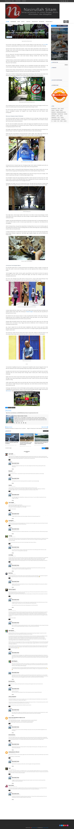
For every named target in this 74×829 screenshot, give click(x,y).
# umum (9, 407)
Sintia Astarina (12, 734)
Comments (65, 25)
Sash (10, 768)
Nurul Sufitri (11, 785)
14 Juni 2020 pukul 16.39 (12, 682)
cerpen (53, 110)
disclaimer (24, 0)
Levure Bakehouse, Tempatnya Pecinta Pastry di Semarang (59, 43)
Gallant (10, 485)
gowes (61, 110)
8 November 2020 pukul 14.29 (13, 786)
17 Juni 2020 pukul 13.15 (15, 745)
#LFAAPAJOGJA (54, 108)
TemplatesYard (34, 827)
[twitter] (62, 1)
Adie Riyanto (11, 630)
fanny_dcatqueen (12, 696)
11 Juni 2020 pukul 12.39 (15, 548)
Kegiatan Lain (35, 21)
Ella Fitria (11, 573)
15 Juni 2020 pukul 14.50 (12, 697)
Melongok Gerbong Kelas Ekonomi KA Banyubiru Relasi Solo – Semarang (59, 50)
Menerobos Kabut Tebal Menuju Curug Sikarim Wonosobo (58, 56)
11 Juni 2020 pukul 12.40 (15, 566)
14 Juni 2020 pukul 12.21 (12, 631)
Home (13, 0)
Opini (58, 115)
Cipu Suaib (11, 453)
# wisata (13, 407)
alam (36, 434)
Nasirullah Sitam (15, 463)
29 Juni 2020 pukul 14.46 (15, 778)
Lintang (10, 535)
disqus (47, 448)
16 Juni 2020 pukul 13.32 (12, 718)
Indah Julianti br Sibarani (14, 752)
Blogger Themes (45, 827)
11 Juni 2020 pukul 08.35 (12, 574)
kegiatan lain (8, 434)
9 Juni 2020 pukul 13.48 (15, 514)
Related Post (8, 431)
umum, (19, 35)
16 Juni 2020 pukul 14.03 (15, 673)
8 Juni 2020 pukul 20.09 (12, 486)
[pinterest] (66, 1)
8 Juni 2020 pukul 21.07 (12, 503)
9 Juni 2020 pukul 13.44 (15, 464)
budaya (22, 434)
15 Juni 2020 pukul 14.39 (15, 600)
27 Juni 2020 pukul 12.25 (12, 769)
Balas (9, 459)
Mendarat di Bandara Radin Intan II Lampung (11, 443)
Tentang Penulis (49, 21)
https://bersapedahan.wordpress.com (17, 717)
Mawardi (10, 471)
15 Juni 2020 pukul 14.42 (15, 653)
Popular (54, 25)
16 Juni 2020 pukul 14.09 (15, 710)
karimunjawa (13, 21)
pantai (61, 115)
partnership (54, 117)
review (62, 117)
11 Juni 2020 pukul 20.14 (12, 590)
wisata (22, 21)
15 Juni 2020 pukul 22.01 (15, 662)
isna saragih (11, 502)
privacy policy (18, 0)
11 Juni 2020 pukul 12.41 (15, 582)
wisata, (22, 35)
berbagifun (11, 520)
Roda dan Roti (12, 681)
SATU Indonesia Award (56, 119)
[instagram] (67, 1)
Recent (59, 25)
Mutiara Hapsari (12, 589)
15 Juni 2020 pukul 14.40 (15, 623)
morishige (11, 555)
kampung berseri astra (61, 112)
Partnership (41, 21)
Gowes (18, 21)
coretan (28, 21)
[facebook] (60, 1)
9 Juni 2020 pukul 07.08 (12, 521)
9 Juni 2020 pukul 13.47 (15, 479)
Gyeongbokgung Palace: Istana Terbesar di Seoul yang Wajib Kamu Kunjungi (26, 443)
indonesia (53, 112)
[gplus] (64, 1)
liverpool (53, 115)
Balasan (10, 461)
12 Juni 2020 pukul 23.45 (12, 610)
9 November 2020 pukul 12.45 (16, 794)
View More (46, 430)
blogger (43, 448)
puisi (59, 117)
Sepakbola (63, 119)
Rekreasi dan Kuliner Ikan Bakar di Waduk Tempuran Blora (41, 443)
